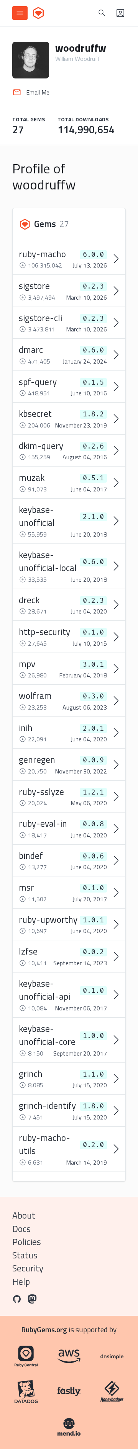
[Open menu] (20, 13)
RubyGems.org (44, 1329)
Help (21, 1281)
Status (25, 1255)
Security (27, 1268)
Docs (21, 1228)
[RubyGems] (38, 13)
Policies (26, 1241)
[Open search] (102, 13)
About (23, 1215)
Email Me (37, 92)
